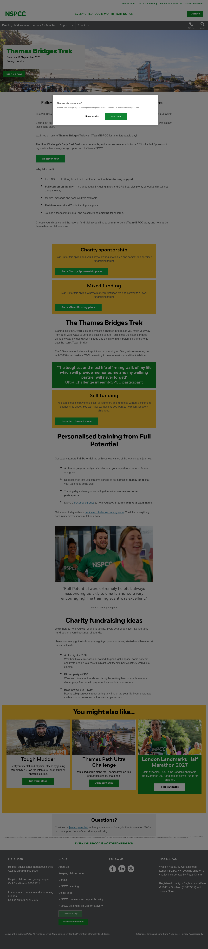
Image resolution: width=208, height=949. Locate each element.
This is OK (116, 116)
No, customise (92, 116)
